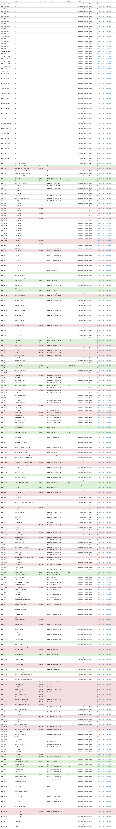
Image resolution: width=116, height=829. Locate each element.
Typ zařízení (42, 1)
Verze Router (50, 1)
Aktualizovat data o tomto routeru (104, 3)
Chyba (79, 1)
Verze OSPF (69, 1)
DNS (16, 1)
